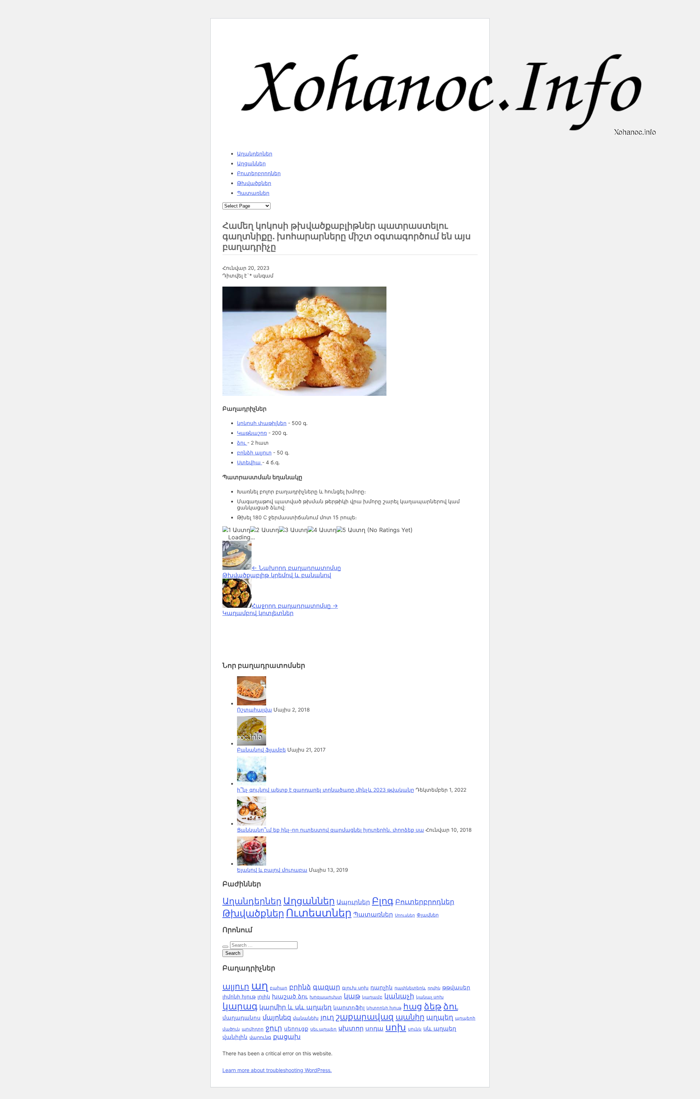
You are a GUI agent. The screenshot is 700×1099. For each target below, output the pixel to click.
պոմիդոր (253, 1029)
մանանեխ (306, 1018)
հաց (412, 1006)
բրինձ (300, 987)
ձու (242, 443)
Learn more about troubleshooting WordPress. (277, 1070)
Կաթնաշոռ (252, 433)
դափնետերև (410, 987)
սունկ (414, 1029)
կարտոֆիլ (349, 1007)
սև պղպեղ (439, 1028)
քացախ (287, 1036)
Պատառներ (253, 193)
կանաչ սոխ (430, 997)
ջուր (273, 1028)
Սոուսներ (405, 915)
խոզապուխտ (326, 997)
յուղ (327, 1017)
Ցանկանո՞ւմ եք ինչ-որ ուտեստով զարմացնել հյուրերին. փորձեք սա (330, 830)
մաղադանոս (241, 1018)
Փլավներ (428, 915)
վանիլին (235, 1037)
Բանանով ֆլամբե (261, 750)
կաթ (352, 996)
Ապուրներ (353, 902)
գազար (326, 986)
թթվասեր (456, 987)
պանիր (410, 1016)
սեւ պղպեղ (323, 1029)
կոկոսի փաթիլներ (262, 423)
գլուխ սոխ (355, 987)
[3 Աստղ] (293, 529)
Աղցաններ (251, 163)
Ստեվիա (249, 462)
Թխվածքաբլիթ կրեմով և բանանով (281, 571)
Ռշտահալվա (254, 709)
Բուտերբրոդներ (259, 173)
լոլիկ (263, 996)
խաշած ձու (290, 996)
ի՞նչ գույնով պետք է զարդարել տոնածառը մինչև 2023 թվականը (325, 790)
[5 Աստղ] (351, 529)
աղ (259, 985)
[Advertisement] (280, 635)
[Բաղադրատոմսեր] (441, 138)
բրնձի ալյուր (254, 452)
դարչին (381, 987)
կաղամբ (372, 997)
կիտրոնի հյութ (383, 1008)
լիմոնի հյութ (239, 996)
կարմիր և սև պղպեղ (295, 1007)
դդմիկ (434, 988)
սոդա (374, 1028)
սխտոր (350, 1028)
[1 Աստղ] (236, 529)
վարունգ (260, 1037)
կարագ (239, 1006)
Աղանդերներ (254, 153)
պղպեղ (439, 1017)
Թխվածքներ (254, 183)
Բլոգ (382, 900)
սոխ (395, 1027)
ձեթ (433, 1006)
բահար (278, 987)
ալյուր (235, 986)
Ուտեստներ (318, 912)
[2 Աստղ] (264, 529)
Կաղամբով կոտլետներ (280, 609)
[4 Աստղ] (322, 529)
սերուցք (296, 1028)
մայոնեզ (276, 1017)
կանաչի (399, 996)
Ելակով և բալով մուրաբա (272, 870)
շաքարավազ (365, 1017)
